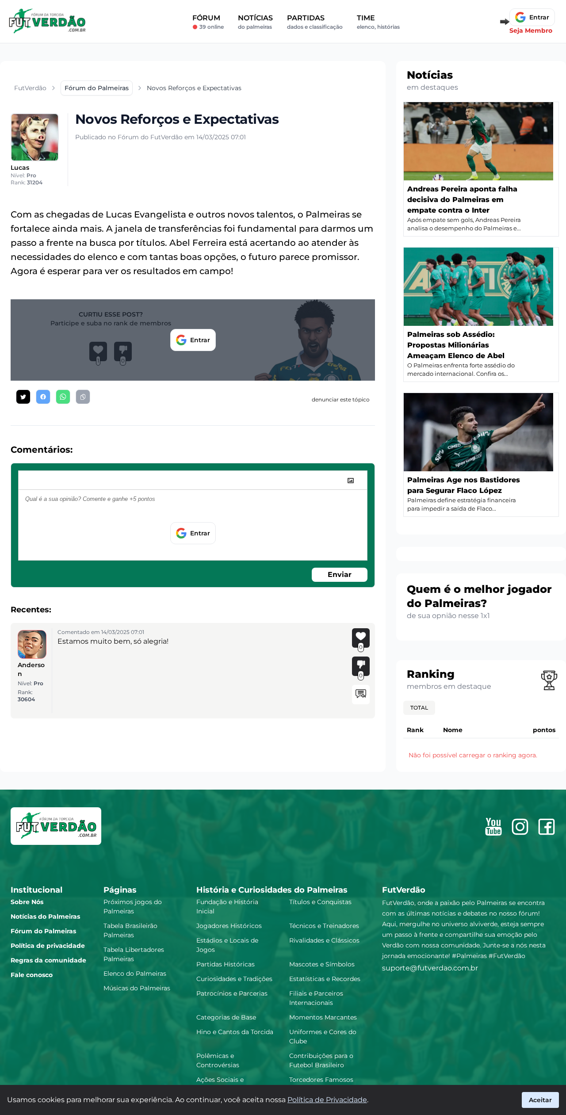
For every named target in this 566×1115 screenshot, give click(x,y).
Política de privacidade (48, 946)
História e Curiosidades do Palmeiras (272, 890)
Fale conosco (32, 975)
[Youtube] (493, 827)
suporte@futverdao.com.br (430, 968)
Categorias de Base (226, 1017)
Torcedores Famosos (321, 1080)
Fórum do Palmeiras (43, 931)
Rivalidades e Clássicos (324, 940)
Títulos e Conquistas (320, 902)
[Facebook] (546, 827)
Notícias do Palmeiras (45, 916)
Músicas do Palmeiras (136, 988)
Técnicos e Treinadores (324, 926)
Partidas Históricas (225, 964)
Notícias (255, 22)
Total (419, 707)
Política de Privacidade (327, 1100)
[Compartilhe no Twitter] (23, 396)
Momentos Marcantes (323, 1017)
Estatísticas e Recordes (324, 979)
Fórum (208, 22)
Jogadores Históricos (229, 926)
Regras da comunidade (48, 960)
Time (378, 22)
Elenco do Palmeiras (134, 974)
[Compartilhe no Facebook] (43, 396)
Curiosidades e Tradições (234, 979)
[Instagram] (520, 827)
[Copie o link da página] (83, 396)
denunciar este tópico (341, 399)
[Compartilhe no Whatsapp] (63, 396)
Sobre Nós (27, 902)
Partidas (315, 22)
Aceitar (540, 1100)
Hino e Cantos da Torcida (234, 1032)
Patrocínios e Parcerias (232, 993)
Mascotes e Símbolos (322, 964)
